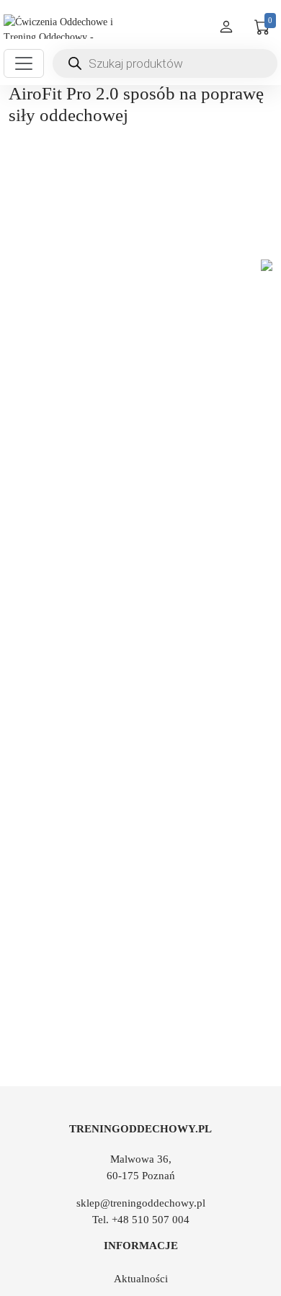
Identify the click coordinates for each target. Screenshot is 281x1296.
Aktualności (141, 1278)
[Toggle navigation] (24, 63)
